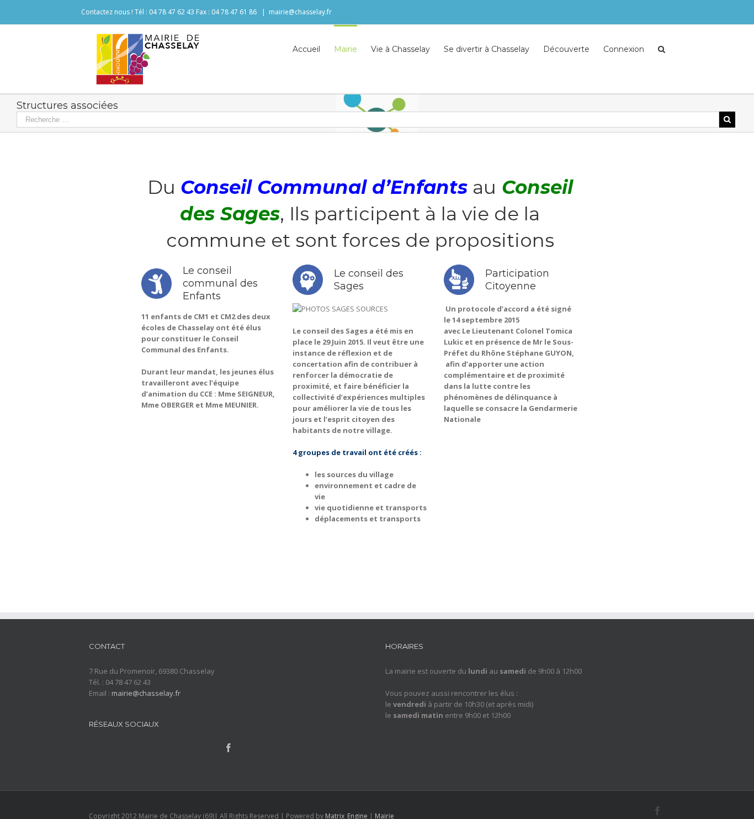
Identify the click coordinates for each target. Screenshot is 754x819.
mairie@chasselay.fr (300, 12)
